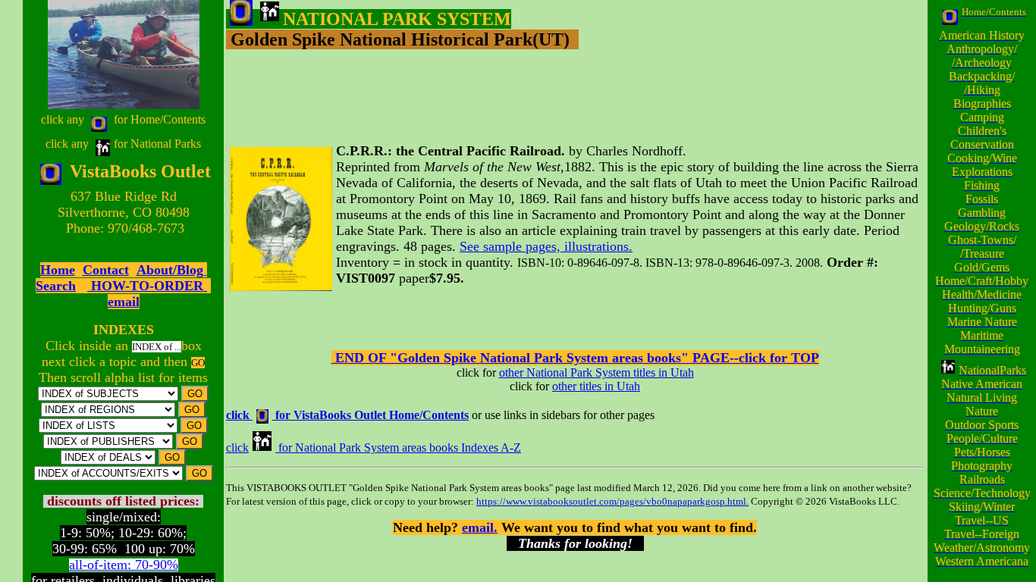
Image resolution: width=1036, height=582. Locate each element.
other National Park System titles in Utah (596, 372)
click (237, 447)
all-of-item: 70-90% (123, 564)
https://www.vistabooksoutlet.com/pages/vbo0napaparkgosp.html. (612, 501)
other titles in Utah (596, 386)
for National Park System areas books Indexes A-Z (399, 447)
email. (480, 527)
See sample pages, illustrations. (546, 246)
